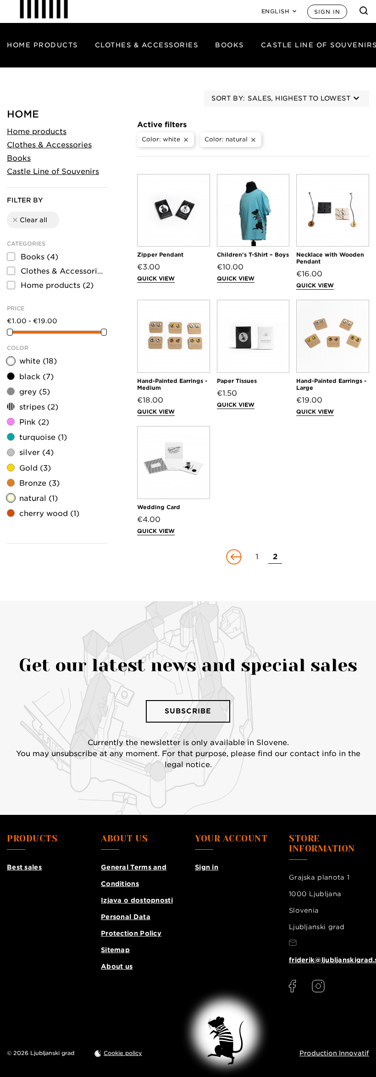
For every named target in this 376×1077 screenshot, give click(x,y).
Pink (34, 422)
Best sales (24, 867)
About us (117, 966)
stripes (38, 407)
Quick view (156, 278)
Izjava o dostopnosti (137, 900)
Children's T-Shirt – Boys (253, 254)
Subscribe (188, 711)
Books (229, 45)
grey (34, 391)
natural (38, 498)
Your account (231, 839)
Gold (35, 468)
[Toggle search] (363, 10)
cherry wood (49, 513)
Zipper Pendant (160, 254)
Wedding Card (158, 507)
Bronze (39, 483)
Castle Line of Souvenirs (53, 171)
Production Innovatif (334, 1053)
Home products (42, 45)
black (36, 376)
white (38, 361)
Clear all (29, 220)
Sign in (327, 11)
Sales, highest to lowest (299, 98)
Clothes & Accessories (147, 45)
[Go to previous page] (234, 557)
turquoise (43, 437)
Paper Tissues (237, 380)
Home (23, 114)
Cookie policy (123, 1052)
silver (36, 452)
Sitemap (115, 950)
